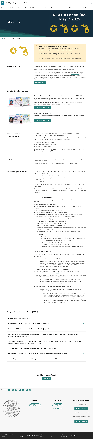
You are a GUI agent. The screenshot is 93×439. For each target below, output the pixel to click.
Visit (84, 7)
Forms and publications (58, 405)
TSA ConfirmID (75, 74)
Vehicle (32, 7)
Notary (63, 7)
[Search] (91, 3)
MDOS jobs (58, 407)
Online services (35, 403)
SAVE (57, 273)
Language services (81, 408)
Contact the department (35, 405)
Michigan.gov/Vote (81, 421)
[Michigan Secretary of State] (2, 38)
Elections (12, 7)
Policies (28, 435)
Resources (54, 7)
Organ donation (58, 403)
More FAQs (46, 378)
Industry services (43, 7)
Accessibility (35, 435)
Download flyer (40, 82)
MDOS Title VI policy (58, 408)
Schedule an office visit (42, 107)
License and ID (22, 7)
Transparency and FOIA (35, 407)
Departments (73, 435)
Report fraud (58, 404)
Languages (77, 7)
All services (4, 7)
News (58, 409)
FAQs (69, 7)
